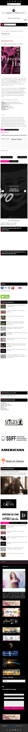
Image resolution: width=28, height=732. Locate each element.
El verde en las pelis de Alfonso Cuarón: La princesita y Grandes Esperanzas (15, 323)
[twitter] (10, 1)
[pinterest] (12, 1)
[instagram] (18, 1)
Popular (14, 523)
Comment (23, 523)
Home (2, 31)
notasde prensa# (14, 129)
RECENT (5, 523)
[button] (3, 191)
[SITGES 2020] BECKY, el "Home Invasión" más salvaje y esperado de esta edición (16, 356)
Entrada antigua (22, 157)
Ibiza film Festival (5, 409)
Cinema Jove (4, 406)
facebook (13, 161)
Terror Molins (4, 408)
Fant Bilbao (3, 402)
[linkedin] (20, 1)
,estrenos (15, 37)
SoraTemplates (10, 725)
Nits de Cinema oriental (6, 405)
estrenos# (7, 129)
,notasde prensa (20, 37)
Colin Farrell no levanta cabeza (15, 316)
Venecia (2, 407)
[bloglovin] (15, 1)
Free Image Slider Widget (14, 220)
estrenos (7, 31)
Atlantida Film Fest (5, 404)
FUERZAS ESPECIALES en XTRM (10, 471)
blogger (5, 161)
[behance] (18, 730)
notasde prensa (13, 31)
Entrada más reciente (6, 157)
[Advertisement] (14, 375)
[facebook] (7, 1)
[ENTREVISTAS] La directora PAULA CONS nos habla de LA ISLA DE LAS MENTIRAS (16, 345)
